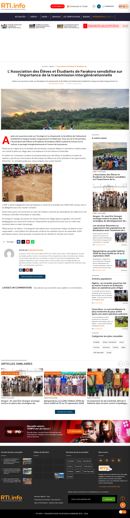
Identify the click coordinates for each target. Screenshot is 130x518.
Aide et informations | (41, 503)
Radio (44, 17)
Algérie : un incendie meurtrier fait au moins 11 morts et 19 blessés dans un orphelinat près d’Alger (109, 285)
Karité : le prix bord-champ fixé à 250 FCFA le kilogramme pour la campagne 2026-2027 (12, 480)
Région (51, 66)
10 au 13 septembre (9, 373)
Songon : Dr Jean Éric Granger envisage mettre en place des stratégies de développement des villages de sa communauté (110, 220)
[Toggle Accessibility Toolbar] (122, 505)
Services (56, 17)
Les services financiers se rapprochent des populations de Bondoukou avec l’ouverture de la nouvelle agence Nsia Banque (109, 228)
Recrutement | (56, 500)
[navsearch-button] (93, 6)
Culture (121, 342)
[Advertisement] (65, 46)
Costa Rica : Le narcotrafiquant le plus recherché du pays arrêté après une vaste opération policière (109, 311)
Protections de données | (42, 500)
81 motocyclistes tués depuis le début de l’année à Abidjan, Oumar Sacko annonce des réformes (12, 471)
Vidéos (33, 17)
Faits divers (106, 347)
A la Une (47, 373)
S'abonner (108, 499)
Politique (115, 347)
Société (109, 352)
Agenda (86, 17)
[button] (124, 26)
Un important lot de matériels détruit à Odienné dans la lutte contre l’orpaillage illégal (64, 403)
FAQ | (48, 496)
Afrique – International (109, 342)
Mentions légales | (40, 496)
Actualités (20, 17)
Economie (96, 347)
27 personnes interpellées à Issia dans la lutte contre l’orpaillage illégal (107, 402)
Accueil (45, 66)
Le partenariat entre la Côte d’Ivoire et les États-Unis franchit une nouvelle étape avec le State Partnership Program (72, 28)
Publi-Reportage (98, 352)
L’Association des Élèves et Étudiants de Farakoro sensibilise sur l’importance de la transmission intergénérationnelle (109, 178)
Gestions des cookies (56, 503)
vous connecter (50, 288)
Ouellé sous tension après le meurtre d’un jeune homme (43, 26)
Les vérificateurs (71, 17)
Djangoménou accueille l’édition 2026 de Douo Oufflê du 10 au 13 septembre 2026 (109, 253)
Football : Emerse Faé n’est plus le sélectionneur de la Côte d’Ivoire (15, 27)
